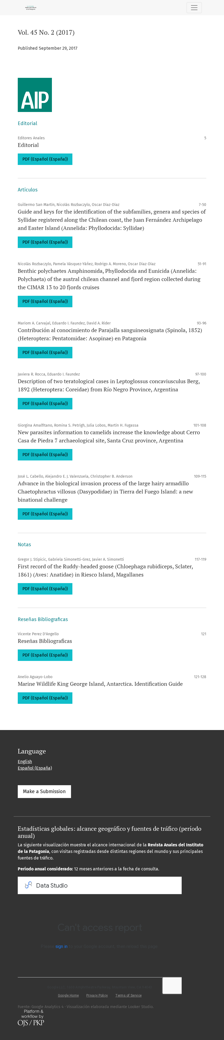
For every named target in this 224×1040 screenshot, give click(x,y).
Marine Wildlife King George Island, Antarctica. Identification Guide (100, 683)
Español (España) (35, 768)
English (25, 761)
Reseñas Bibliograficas (45, 641)
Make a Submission (44, 791)
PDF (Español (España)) (45, 159)
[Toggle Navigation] (194, 7)
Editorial (28, 145)
